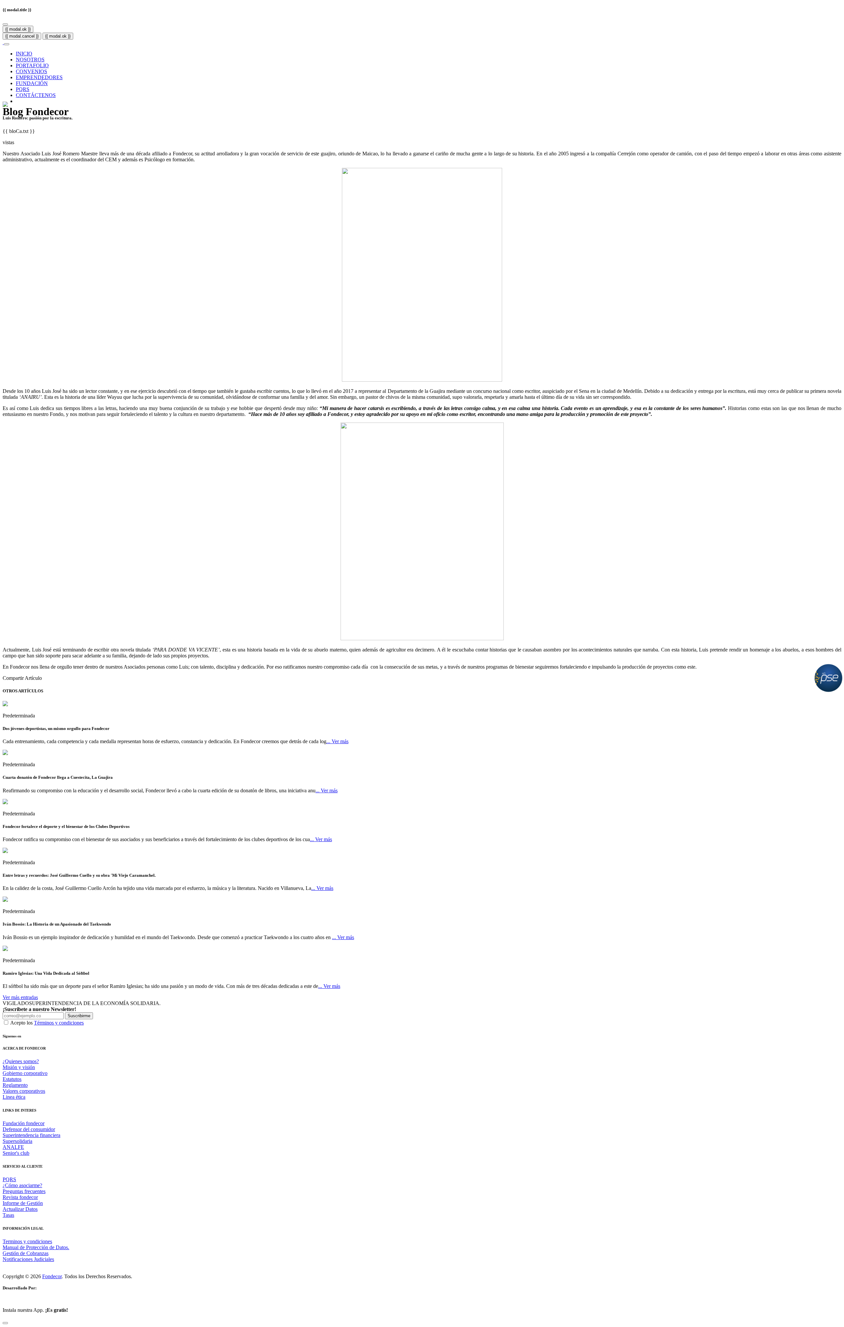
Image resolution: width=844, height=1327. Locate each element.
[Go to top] (5, 1323)
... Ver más (337, 741)
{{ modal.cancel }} (22, 36)
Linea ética (14, 1097)
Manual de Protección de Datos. (36, 1247)
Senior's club (16, 1153)
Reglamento (15, 1085)
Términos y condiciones (59, 1023)
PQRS (22, 89)
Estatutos (12, 1079)
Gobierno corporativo (25, 1073)
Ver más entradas (20, 997)
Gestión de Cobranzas (25, 1253)
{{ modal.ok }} (18, 29)
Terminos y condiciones (27, 1241)
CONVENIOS (31, 71)
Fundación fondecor (24, 1123)
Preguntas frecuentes (24, 1191)
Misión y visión (19, 1067)
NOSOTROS (30, 59)
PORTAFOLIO (32, 65)
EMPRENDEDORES (39, 77)
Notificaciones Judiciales (28, 1259)
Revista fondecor (20, 1197)
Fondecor (52, 1276)
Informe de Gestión (23, 1203)
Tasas (8, 1215)
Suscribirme (79, 1015)
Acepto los (47, 1023)
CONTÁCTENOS (36, 95)
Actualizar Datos (20, 1209)
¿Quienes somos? (21, 1061)
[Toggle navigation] (6, 44)
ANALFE (13, 1147)
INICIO (24, 53)
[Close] (5, 24)
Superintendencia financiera (31, 1135)
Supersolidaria (17, 1141)
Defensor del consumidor (29, 1129)
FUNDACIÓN (32, 83)
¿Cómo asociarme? (22, 1185)
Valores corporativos (24, 1091)
